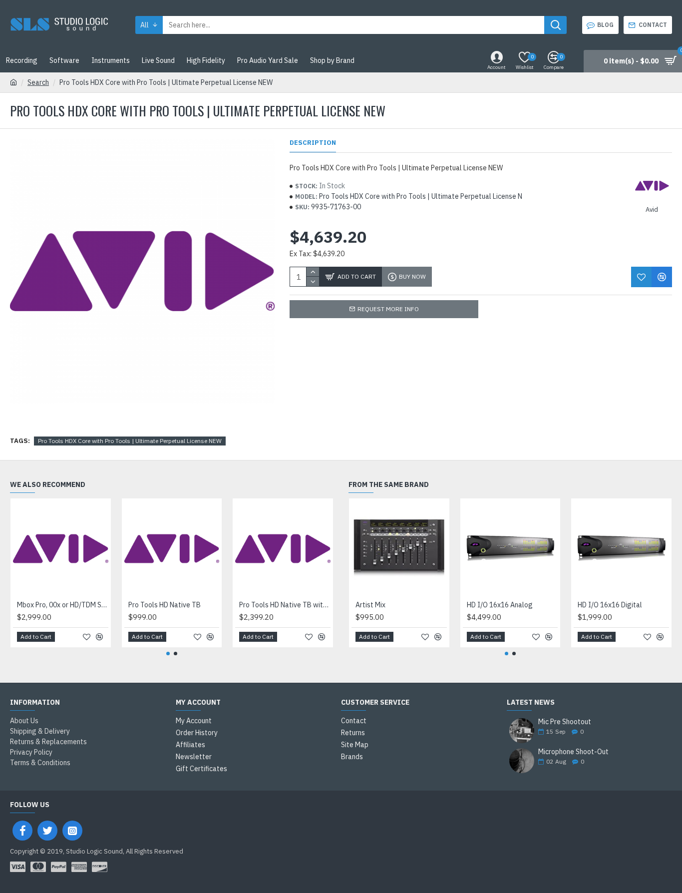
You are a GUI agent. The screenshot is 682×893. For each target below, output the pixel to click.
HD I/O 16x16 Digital (610, 604)
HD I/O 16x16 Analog (500, 604)
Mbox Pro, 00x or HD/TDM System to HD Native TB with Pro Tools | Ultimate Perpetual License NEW (62, 604)
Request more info (388, 309)
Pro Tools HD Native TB (164, 604)
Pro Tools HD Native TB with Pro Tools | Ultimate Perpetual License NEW (285, 604)
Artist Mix (370, 604)
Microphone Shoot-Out (573, 752)
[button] (168, 653)
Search (38, 82)
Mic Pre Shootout (564, 722)
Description (313, 143)
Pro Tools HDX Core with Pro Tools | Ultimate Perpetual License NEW (130, 441)
